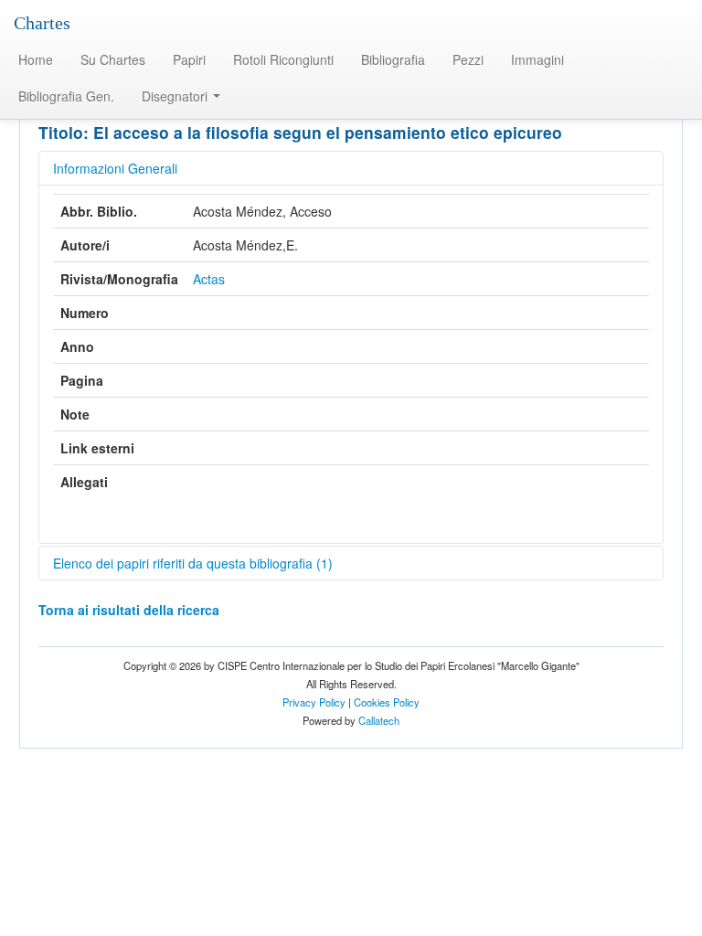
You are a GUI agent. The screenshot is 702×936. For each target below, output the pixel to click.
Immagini (537, 59)
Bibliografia (393, 59)
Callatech (378, 720)
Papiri (189, 59)
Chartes (42, 23)
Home (35, 59)
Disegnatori (176, 96)
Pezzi (468, 59)
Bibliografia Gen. (66, 96)
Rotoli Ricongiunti (283, 59)
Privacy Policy (314, 702)
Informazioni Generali (115, 168)
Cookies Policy (387, 702)
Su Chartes (112, 59)
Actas (209, 279)
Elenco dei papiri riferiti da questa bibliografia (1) (193, 563)
